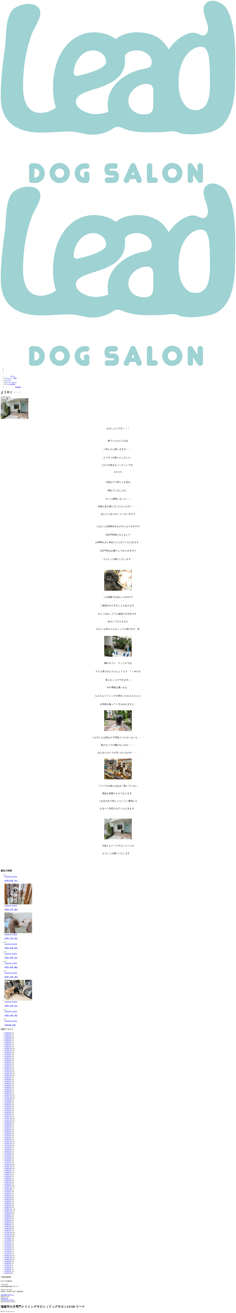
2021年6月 (7, 1153)
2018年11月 (8, 1211)
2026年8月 (7, 1033)
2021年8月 (7, 1149)
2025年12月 (8, 1048)
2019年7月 (7, 1195)
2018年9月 (7, 1215)
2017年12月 (8, 1232)
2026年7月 (7, 1035)
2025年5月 (7, 1062)
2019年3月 (7, 1203)
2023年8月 (7, 1102)
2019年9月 (7, 1191)
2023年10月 (8, 1099)
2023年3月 (7, 1112)
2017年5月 (7, 1246)
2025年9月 (7, 1054)
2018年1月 (7, 1230)
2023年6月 (7, 1106)
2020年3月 (7, 1182)
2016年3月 (7, 1271)
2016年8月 (7, 1263)
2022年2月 (7, 1137)
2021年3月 (7, 1159)
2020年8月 (7, 1172)
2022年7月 (7, 1128)
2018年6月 (7, 1220)
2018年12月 (8, 1209)
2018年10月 (8, 1213)
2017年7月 (7, 1242)
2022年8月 (7, 1126)
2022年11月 (8, 1120)
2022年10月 (8, 1122)
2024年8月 (7, 1079)
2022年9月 (7, 1124)
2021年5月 (7, 1155)
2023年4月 (7, 1110)
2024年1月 (7, 1093)
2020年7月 (7, 1174)
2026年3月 (7, 1042)
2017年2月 (7, 1251)
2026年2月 (7, 1044)
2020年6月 (7, 1176)
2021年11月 (8, 1143)
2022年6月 (7, 1130)
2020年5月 (7, 1178)
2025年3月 (7, 1066)
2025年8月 (7, 1056)
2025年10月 (8, 1052)
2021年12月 (8, 1141)
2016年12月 (8, 1255)
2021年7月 (7, 1151)
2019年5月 (7, 1199)
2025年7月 (7, 1058)
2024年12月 (8, 1071)
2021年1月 (7, 1162)
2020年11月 (8, 1166)
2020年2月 (7, 1184)
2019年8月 (7, 1193)
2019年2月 (7, 1205)
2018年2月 (7, 1228)
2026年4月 (7, 1040)
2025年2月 (7, 1068)
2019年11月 (8, 1188)
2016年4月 (7, 1269)
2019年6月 (7, 1197)
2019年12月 (8, 1186)
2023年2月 (7, 1114)
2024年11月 (8, 1073)
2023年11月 (8, 1097)
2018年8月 (7, 1217)
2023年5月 (7, 1108)
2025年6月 (7, 1060)
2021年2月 (7, 1160)
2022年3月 (7, 1135)
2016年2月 (7, 1273)
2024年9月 (7, 1077)
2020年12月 (8, 1164)
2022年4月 (7, 1133)
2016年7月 (7, 1265)
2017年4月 (7, 1248)
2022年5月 (7, 1131)
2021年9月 (7, 1147)
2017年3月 (7, 1250)
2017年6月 (7, 1244)
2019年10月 (8, 1190)
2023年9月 (7, 1100)
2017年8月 (7, 1240)
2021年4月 (7, 1157)
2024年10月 (8, 1075)
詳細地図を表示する (7, 1295)
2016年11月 (8, 1257)
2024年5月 (7, 1085)
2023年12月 (8, 1095)
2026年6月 (7, 1037)
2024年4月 (7, 1087)
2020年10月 (8, 1168)
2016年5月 (7, 1267)
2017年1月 (7, 1253)
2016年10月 (8, 1259)
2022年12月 (8, 1118)
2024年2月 (7, 1091)
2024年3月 (7, 1089)
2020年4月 (7, 1180)
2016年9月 (7, 1261)
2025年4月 (7, 1064)
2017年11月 (8, 1234)
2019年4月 (7, 1201)
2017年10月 (8, 1236)
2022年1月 (7, 1139)
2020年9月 (7, 1170)
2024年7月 (7, 1081)
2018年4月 (7, 1224)
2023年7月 (7, 1104)
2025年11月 (8, 1050)
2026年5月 (7, 1039)
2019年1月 (7, 1207)
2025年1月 (7, 1070)
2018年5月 (7, 1222)
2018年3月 (7, 1226)
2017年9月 (7, 1238)
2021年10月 (8, 1145)
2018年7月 (7, 1219)
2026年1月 (7, 1046)
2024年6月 (7, 1083)
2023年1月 (7, 1116)
